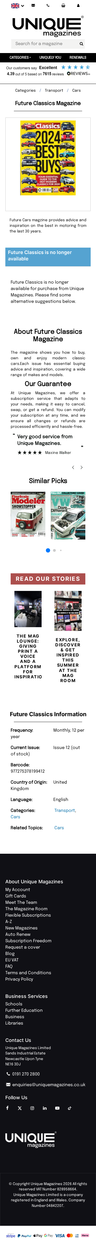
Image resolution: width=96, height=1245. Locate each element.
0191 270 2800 (25, 1074)
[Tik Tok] (70, 1108)
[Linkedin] (45, 1108)
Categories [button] (19, 57)
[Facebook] (7, 1108)
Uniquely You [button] (50, 57)
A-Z (8, 922)
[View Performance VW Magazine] (68, 516)
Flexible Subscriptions (28, 915)
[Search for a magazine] (81, 44)
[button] (78, 5)
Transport (64, 810)
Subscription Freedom (28, 941)
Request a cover (22, 947)
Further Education (24, 1010)
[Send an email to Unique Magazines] (33, 5)
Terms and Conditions (28, 973)
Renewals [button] (78, 57)
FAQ (9, 966)
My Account (17, 890)
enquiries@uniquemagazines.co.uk (48, 1085)
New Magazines (21, 928)
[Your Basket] (63, 5)
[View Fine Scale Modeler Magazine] (28, 514)
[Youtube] (57, 1108)
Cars (15, 817)
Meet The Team (21, 902)
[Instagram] (32, 1108)
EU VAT (12, 960)
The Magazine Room (26, 909)
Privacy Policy (19, 979)
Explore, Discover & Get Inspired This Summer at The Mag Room (68, 660)
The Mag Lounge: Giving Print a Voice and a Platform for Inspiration (30, 656)
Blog (10, 954)
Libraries (14, 1023)
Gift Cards (15, 896)
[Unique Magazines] (48, 1139)
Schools (13, 1004)
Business (14, 1017)
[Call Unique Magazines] (48, 5)
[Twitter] (20, 1108)
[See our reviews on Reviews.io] (48, 71)
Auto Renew (17, 934)
